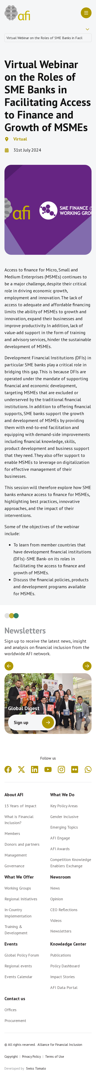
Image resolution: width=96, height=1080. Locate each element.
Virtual (20, 139)
